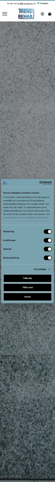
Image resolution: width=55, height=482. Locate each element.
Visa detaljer (40, 269)
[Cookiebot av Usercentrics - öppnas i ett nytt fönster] (39, 183)
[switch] (48, 240)
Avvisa (27, 296)
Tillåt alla (27, 278)
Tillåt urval (27, 287)
